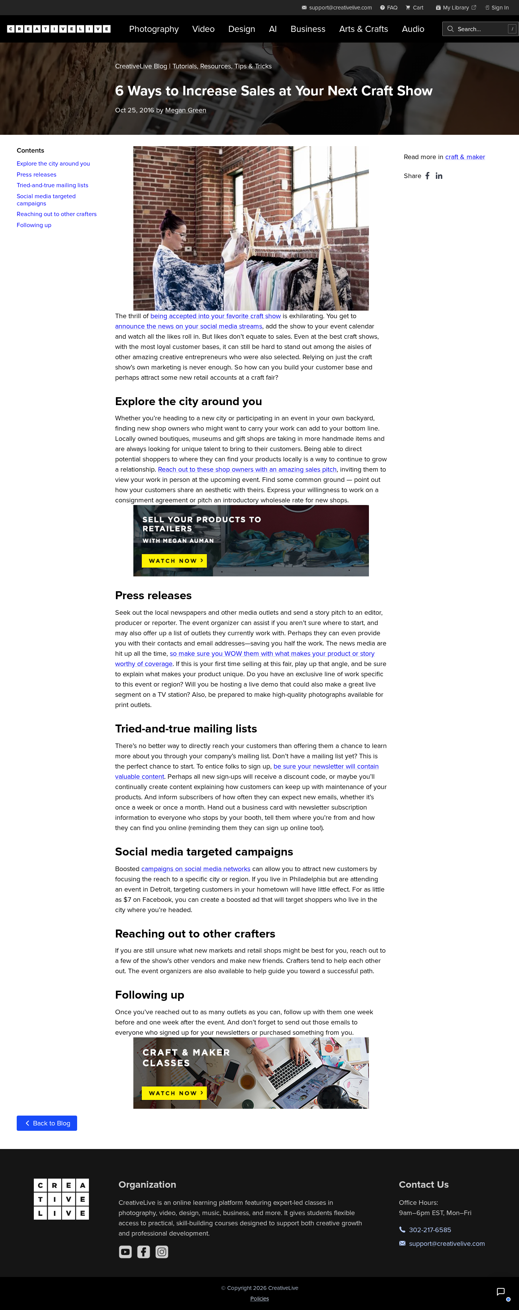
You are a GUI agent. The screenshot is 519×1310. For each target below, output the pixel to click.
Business (308, 28)
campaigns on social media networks (195, 868)
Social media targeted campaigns (46, 199)
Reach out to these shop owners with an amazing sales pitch (247, 469)
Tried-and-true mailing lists (53, 185)
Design (241, 28)
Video (203, 28)
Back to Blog (50, 1123)
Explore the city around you (53, 163)
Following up (34, 225)
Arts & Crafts (363, 28)
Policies (259, 1298)
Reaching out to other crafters (57, 214)
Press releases (37, 174)
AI (273, 28)
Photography (154, 28)
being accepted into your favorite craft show (215, 315)
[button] (500, 1291)
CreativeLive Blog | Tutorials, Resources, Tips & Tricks (193, 66)
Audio (413, 28)
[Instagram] (162, 1252)
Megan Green (185, 110)
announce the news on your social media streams (188, 326)
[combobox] (481, 29)
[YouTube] (125, 1252)
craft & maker (465, 156)
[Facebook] (143, 1252)
